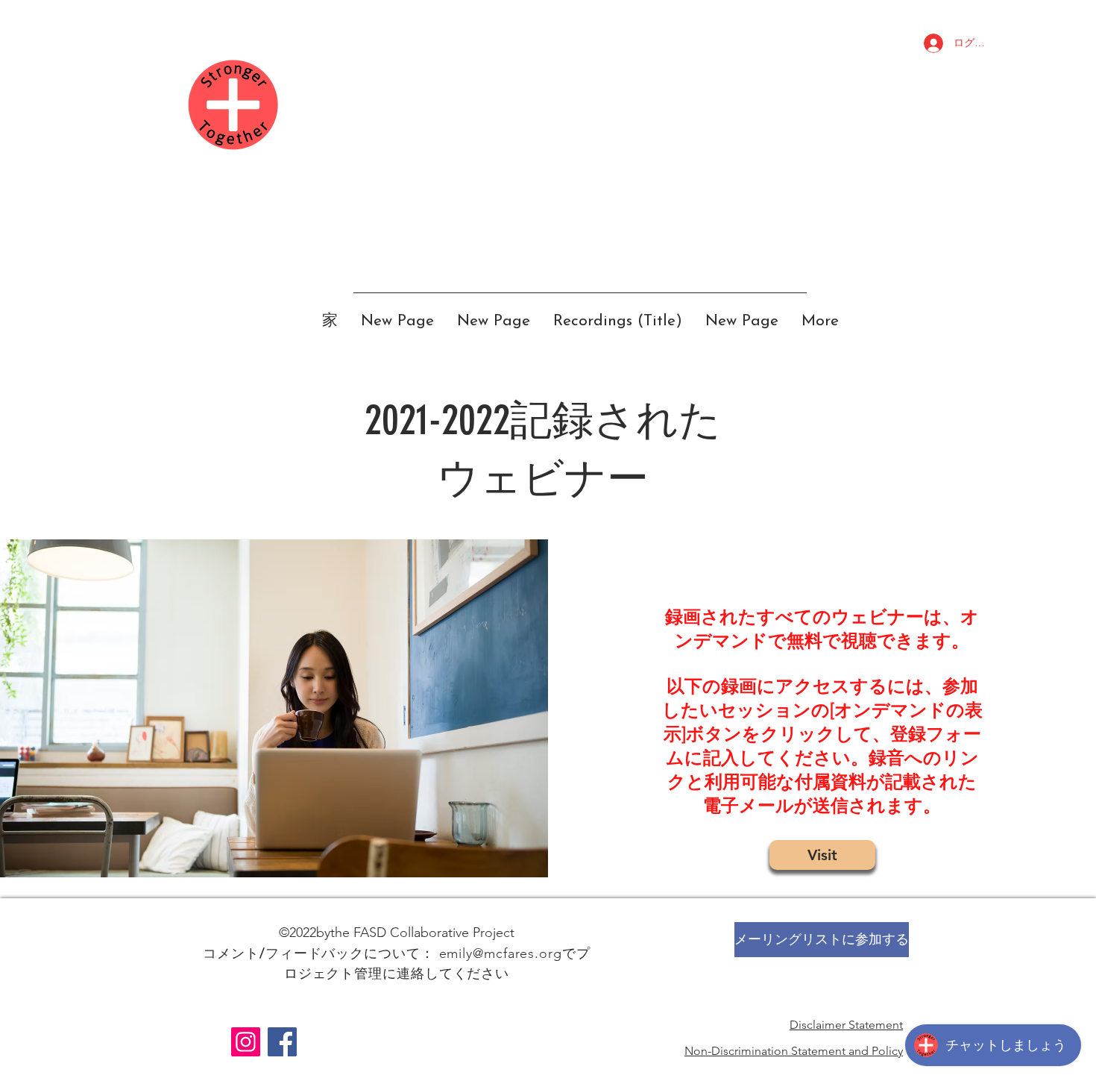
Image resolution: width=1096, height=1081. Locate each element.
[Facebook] (282, 1041)
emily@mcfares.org (500, 953)
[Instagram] (245, 1041)
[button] (821, 939)
